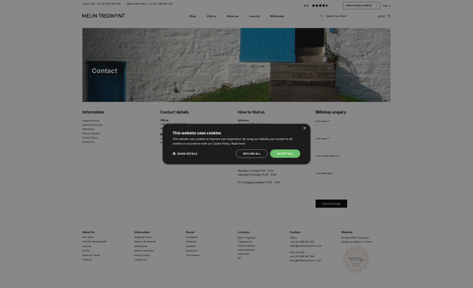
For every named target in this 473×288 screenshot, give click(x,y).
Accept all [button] (285, 153)
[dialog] (236, 144)
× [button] (304, 128)
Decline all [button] (251, 153)
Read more (238, 143)
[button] (185, 154)
